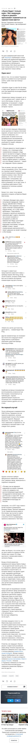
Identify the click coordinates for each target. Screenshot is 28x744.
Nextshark (8, 57)
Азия (17, 675)
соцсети (11, 675)
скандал (4, 675)
